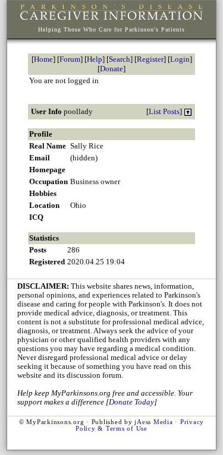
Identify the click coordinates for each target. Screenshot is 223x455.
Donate (111, 68)
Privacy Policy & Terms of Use (140, 425)
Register (150, 59)
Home (43, 59)
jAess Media (153, 422)
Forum (69, 59)
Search (119, 59)
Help (94, 59)
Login (180, 59)
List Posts (164, 111)
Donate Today (131, 402)
